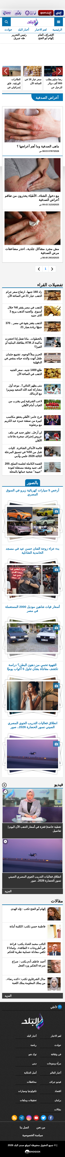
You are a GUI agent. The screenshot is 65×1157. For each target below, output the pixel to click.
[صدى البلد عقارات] (18, 13)
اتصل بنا (24, 1127)
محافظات (32, 1081)
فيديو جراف (55, 1081)
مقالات (57, 1109)
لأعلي (54, 1007)
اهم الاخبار (41, 29)
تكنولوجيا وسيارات (27, 1091)
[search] (6, 22)
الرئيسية (57, 29)
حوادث (8, 29)
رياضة (34, 1045)
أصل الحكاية (30, 1072)
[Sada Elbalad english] (6, 13)
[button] (59, 71)
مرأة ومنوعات (54, 1063)
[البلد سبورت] (46, 13)
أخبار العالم (55, 1072)
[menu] (58, 22)
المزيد (8, 891)
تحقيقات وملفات (28, 1100)
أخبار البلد (23, 29)
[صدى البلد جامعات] (30, 13)
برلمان (58, 1100)
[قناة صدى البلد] (59, 13)
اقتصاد (58, 1091)
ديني (34, 1063)
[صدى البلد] (32, 22)
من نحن (40, 1127)
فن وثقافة (56, 1054)
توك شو (33, 1054)
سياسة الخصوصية (32, 1135)
